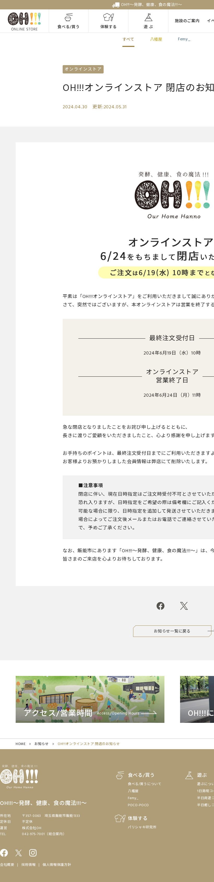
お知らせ (41, 744)
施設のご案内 (187, 21)
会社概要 (7, 865)
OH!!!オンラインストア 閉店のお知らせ (89, 744)
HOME (21, 744)
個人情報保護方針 (57, 865)
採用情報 (28, 865)
